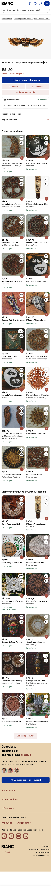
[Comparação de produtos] (29, 3)
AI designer (24, 822)
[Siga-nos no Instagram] (4, 836)
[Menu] (47, 3)
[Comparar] (21, 143)
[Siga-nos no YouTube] (18, 836)
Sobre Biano (9, 790)
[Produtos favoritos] (35, 3)
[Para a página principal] (7, 3)
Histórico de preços (11, 114)
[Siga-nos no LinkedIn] (25, 836)
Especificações (9, 120)
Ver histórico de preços (12, 74)
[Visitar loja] (26, 41)
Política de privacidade (39, 849)
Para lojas (8, 808)
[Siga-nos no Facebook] (11, 836)
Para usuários (10, 799)
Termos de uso (43, 852)
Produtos (7, 822)
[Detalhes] (22, 158)
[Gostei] (21, 138)
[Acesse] (40, 3)
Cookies (46, 846)
